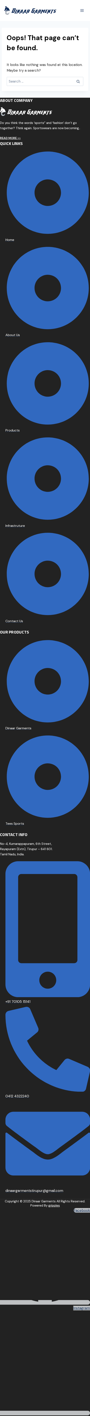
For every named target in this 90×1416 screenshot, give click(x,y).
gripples (54, 1205)
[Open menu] (82, 10)
